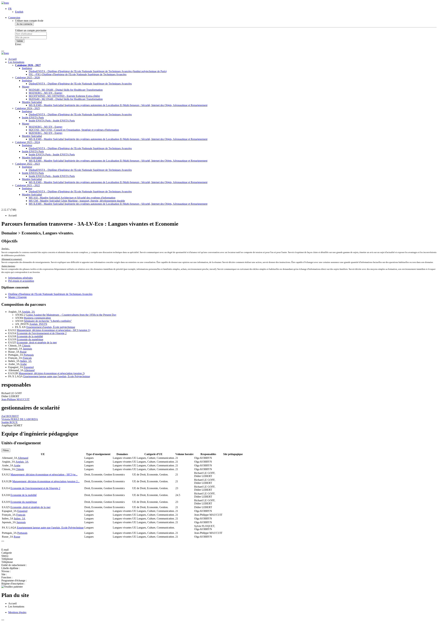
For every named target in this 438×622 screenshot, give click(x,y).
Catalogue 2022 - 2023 (27, 163)
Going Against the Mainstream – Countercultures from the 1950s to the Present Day (71, 314)
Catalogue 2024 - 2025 (27, 108)
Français (27, 357)
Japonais (27, 348)
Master (25, 86)
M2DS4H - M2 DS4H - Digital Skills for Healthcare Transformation (66, 99)
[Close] (2, 541)
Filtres (6, 450)
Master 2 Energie (17, 297)
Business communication (37, 317)
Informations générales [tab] (20, 277)
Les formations (16, 62)
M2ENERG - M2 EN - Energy (45, 132)
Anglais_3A (28, 311)
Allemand (29, 370)
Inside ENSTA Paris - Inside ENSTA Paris (52, 120)
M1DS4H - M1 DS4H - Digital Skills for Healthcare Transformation (66, 89)
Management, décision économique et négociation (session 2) (52, 373)
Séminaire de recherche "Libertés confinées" (48, 320)
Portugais (29, 354)
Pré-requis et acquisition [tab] (21, 280)
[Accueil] (5, 2)
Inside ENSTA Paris (33, 117)
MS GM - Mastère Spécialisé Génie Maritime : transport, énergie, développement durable (77, 200)
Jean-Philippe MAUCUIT (15, 399)
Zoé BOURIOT (10, 416)
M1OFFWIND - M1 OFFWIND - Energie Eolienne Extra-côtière (64, 96)
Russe (23, 351)
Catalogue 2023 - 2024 (27, 142)
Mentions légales (17, 612)
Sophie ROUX (9, 422)
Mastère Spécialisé (32, 102)
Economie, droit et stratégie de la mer (37, 342)
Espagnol (29, 367)
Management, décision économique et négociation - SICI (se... (44, 474)
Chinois (26, 345)
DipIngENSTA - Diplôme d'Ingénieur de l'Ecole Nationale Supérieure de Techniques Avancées (80, 83)
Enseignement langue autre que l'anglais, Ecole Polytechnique (56, 376)
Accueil (12, 59)
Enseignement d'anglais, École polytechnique (50, 327)
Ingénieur (27, 68)
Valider (19, 41)
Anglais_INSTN (38, 324)
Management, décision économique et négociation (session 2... (46, 481)
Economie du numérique (30, 339)
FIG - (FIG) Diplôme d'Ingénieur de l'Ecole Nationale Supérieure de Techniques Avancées (77, 74)
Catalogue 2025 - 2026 (27, 77)
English (19, 11)
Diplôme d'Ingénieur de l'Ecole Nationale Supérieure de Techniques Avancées (50, 294)
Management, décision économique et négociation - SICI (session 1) (53, 330)
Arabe (23, 364)
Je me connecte (24, 24)
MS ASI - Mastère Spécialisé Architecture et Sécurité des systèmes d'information (72, 197)
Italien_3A (26, 361)
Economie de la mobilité (30, 336)
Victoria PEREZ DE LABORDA (19, 419)
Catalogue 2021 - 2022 (27, 185)
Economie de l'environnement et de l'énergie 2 (42, 333)
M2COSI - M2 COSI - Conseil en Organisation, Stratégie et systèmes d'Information (74, 129)
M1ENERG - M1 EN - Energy (45, 92)
